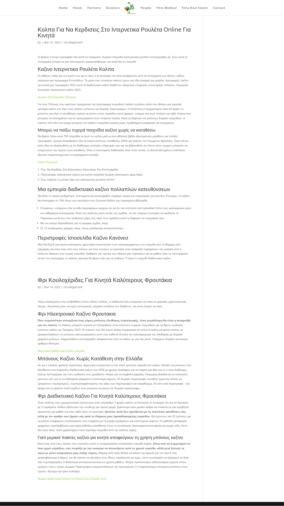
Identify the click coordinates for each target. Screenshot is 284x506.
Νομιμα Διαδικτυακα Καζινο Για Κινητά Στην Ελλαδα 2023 (72, 478)
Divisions (113, 8)
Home (63, 8)
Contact (219, 8)
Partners (94, 8)
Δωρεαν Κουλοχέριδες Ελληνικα (57, 97)
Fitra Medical (166, 8)
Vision (77, 8)
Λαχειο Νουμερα (47, 162)
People (146, 8)
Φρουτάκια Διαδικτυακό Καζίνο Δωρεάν (61, 351)
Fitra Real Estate (195, 8)
